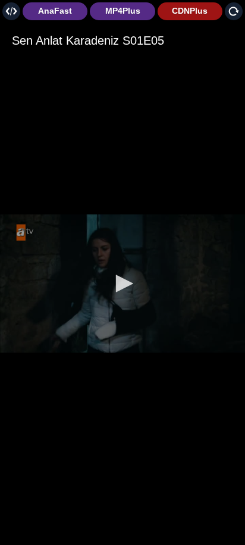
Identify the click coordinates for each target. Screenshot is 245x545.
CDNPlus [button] (190, 10)
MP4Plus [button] (122, 10)
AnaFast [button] (55, 10)
